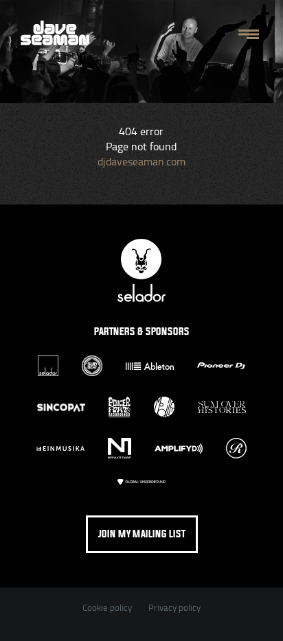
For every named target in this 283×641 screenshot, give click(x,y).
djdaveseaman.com (141, 161)
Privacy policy (174, 607)
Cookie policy (107, 607)
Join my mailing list (141, 534)
